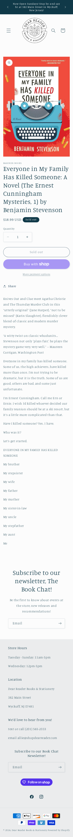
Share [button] (12, 286)
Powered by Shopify (59, 830)
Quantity (8, 228)
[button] (8, 30)
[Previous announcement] (7, 7)
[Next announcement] (65, 7)
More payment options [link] (36, 274)
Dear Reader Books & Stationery (29, 830)
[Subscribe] (60, 623)
